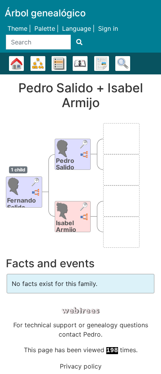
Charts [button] (38, 63)
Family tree (16, 63)
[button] (36, 183)
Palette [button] (44, 28)
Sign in (108, 28)
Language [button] (76, 28)
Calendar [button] (80, 63)
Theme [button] (17, 28)
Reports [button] (101, 63)
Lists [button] (59, 63)
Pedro (92, 334)
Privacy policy (81, 366)
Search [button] (123, 63)
